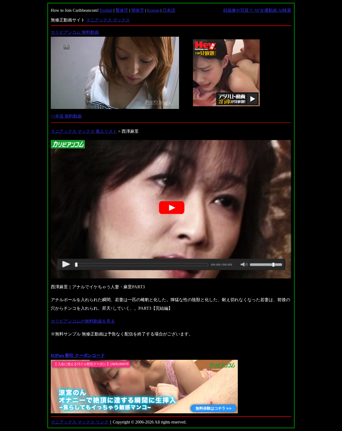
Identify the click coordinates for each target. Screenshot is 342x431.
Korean (153, 10)
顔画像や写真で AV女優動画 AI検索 (257, 10)
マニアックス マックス (108, 20)
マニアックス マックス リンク (79, 422)
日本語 (168, 10)
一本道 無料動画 (66, 116)
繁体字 (121, 10)
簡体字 (137, 10)
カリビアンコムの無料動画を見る (83, 321)
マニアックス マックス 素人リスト (84, 131)
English (106, 10)
